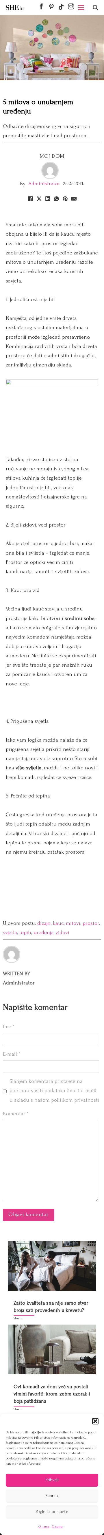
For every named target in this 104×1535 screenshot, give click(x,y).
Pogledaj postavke (52, 1511)
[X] (39, 198)
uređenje (43, 932)
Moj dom (52, 156)
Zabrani (52, 1495)
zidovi (62, 932)
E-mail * (11, 1054)
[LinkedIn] (47, 198)
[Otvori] (95, 7)
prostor (91, 923)
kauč (58, 923)
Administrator (44, 184)
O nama (43, 1526)
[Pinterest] (65, 198)
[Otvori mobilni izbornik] (81, 7)
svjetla (10, 932)
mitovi (73, 923)
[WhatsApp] (56, 198)
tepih (25, 932)
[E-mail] (73, 198)
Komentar (16, 1114)
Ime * (8, 1027)
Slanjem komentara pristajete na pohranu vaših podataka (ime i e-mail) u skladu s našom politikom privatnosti (54, 1090)
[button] (95, 1421)
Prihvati (52, 1479)
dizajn (44, 923)
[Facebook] (30, 198)
